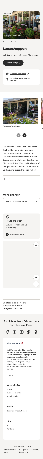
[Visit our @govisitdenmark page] (29, 332)
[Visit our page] (14, 332)
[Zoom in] (36, 277)
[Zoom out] (36, 284)
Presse (9, 389)
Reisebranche (13, 396)
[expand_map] (36, 244)
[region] (21, 264)
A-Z (8, 426)
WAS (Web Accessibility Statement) (29, 451)
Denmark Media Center (17, 411)
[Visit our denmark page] (7, 332)
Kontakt (10, 429)
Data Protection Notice (10, 451)
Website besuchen (18, 74)
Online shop (12, 63)
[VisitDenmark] (15, 343)
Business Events (14, 393)
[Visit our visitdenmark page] (21, 332)
